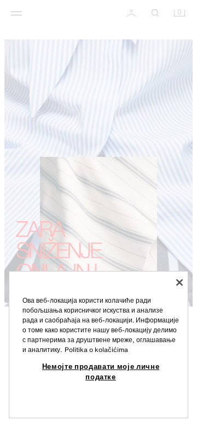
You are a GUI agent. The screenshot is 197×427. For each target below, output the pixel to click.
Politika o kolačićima (96, 349)
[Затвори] (179, 282)
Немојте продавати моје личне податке (100, 371)
